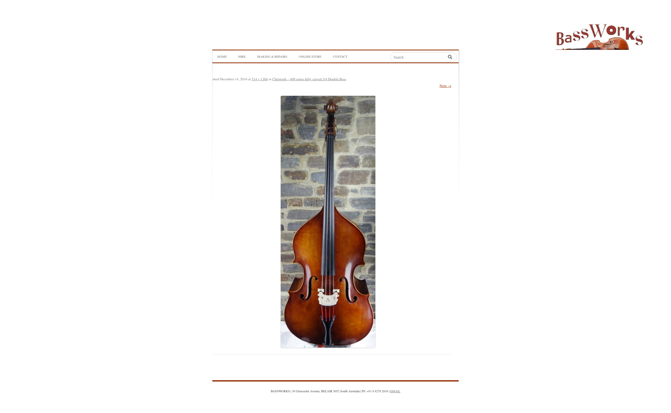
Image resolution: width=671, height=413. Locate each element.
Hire (242, 56)
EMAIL (395, 391)
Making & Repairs (272, 56)
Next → (445, 85)
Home (222, 56)
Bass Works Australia (599, 34)
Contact (340, 56)
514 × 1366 (260, 79)
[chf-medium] (328, 222)
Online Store (310, 56)
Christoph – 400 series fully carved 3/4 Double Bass (309, 79)
